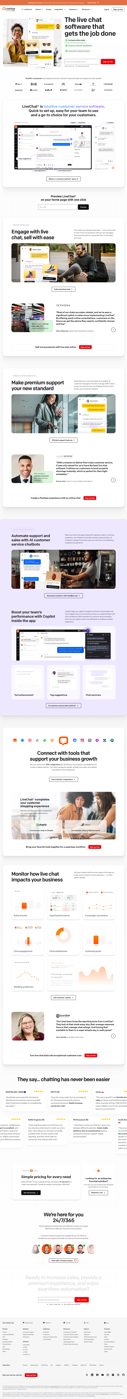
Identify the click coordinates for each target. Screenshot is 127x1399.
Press (105, 1344)
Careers (106, 1339)
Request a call (97, 1192)
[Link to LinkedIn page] (92, 1375)
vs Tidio (25, 1352)
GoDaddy (75, 1365)
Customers (73, 9)
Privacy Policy (91, 1396)
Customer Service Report (71, 1337)
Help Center (87, 1332)
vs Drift (25, 1347)
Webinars (86, 1334)
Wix (52, 1365)
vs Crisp (25, 1349)
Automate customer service (79, 51)
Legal (105, 1351)
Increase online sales (76, 40)
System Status (88, 1342)
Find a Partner (108, 1349)
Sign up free (118, 9)
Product (38, 9)
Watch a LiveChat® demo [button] (62, 179)
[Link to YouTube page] (102, 1375)
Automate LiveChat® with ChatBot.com (62, 596)
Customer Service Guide (71, 1334)
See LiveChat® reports (62, 998)
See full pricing (30, 1193)
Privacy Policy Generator (71, 1344)
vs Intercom (26, 1354)
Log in (106, 9)
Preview (83, 207)
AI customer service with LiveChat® (62, 706)
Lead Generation (7, 1342)
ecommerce (54, 1386)
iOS (87, 1323)
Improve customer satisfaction (80, 46)
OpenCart (83, 1365)
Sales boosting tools (62, 289)
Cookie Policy (104, 1394)
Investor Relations (109, 1342)
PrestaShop (92, 1365)
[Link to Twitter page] (87, 1375)
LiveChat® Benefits (8, 1334)
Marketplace (6, 1349)
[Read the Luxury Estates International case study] (113, 480)
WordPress (44, 1365)
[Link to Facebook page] (97, 1375)
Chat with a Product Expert (62, 1261)
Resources (85, 9)
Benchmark (67, 1339)
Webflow (66, 1365)
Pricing (48, 9)
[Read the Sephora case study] (113, 330)
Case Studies (47, 1339)
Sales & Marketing (28, 1334)
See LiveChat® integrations (62, 779)
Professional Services (90, 1337)
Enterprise (26, 1337)
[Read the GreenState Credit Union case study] (113, 1036)
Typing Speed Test (69, 1342)
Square (101, 1365)
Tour (4, 1337)
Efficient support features (62, 440)
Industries (46, 1332)
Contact (106, 1334)
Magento (58, 1365)
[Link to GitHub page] (123, 1375)
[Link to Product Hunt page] (113, 1375)
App (4, 1346)
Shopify (25, 1365)
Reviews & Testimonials (50, 1337)
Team (105, 1337)
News (4, 1351)
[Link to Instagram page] (108, 1375)
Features (5, 1339)
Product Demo (7, 1344)
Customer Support (28, 1332)
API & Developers (89, 1339)
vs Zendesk (26, 1344)
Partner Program (109, 1346)
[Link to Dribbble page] (118, 1375)
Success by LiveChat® (70, 1332)
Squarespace (34, 1365)
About (107, 1332)
